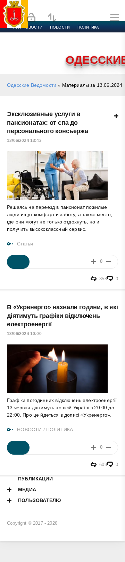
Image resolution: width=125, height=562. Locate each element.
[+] (94, 262)
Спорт (77, 35)
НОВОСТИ (29, 429)
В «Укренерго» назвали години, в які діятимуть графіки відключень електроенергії (62, 316)
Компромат (85, 44)
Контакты (42, 52)
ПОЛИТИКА (59, 429)
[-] (108, 262)
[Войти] (31, 17)
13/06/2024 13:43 (24, 140)
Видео (112, 44)
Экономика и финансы (37, 35)
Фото (18, 52)
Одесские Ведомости (31, 85)
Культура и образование (39, 44)
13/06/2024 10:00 (24, 333)
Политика (88, 27)
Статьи (25, 243)
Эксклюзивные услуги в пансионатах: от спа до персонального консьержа (47, 123)
